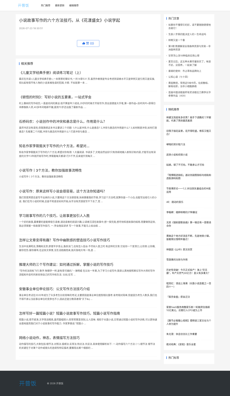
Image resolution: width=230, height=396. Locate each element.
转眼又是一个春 (176, 40)
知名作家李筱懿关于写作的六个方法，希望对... (54, 146)
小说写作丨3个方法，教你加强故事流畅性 (50, 170)
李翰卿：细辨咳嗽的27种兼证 (181, 212)
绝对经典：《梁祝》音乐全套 (181, 344)
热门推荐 (45, 5)
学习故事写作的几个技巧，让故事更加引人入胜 (54, 216)
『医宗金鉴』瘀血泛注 (178, 296)
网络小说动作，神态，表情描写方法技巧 (49, 338)
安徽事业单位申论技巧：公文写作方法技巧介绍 (54, 289)
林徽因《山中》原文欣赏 (179, 249)
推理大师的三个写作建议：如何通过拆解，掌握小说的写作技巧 (66, 265)
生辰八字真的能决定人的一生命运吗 (187, 34)
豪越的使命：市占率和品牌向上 (184, 70)
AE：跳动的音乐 (174, 201)
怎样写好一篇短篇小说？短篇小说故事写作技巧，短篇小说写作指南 (69, 313)
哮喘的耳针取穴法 (175, 144)
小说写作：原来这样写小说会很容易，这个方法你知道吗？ (63, 191)
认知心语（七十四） (179, 76)
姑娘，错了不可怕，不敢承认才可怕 (185, 164)
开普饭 (59, 383)
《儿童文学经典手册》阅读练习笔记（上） (51, 73)
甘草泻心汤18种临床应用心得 (183, 55)
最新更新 (59, 5)
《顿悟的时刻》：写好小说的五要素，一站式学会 (55, 97)
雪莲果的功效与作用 (177, 259)
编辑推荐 (74, 5)
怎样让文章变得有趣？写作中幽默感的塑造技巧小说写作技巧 (64, 240)
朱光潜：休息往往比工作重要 (181, 333)
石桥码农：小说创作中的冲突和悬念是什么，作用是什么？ (63, 122)
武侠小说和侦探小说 (177, 154)
